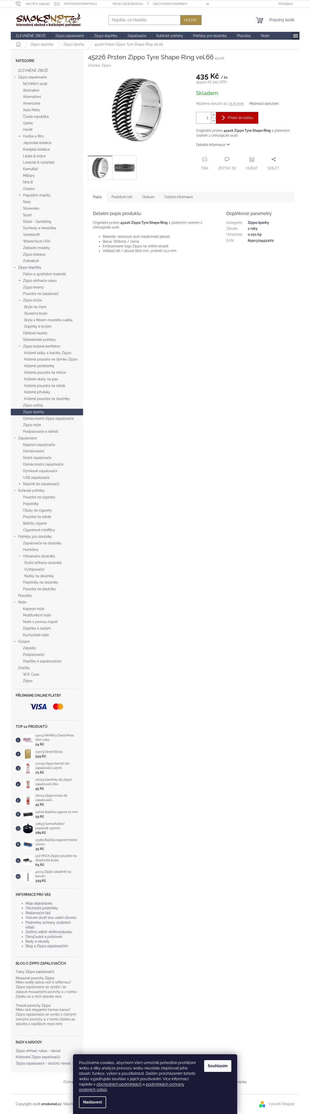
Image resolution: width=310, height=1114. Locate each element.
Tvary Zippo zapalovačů (35, 972)
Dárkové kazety (35, 333)
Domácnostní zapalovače (43, 464)
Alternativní (32, 97)
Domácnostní (33, 451)
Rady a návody (37, 941)
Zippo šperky (33, 412)
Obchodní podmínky (170, 4)
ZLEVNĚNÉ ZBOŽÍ (33, 70)
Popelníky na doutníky (40, 582)
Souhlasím (218, 1066)
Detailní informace (210, 145)
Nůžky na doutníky (39, 576)
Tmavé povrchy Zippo (33, 1005)
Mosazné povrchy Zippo (35, 978)
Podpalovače (33, 655)
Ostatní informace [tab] (178, 197)
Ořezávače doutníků (39, 556)
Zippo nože (32, 425)
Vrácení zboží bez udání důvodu (50, 918)
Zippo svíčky (33, 405)
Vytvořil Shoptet (282, 1104)
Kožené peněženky (39, 366)
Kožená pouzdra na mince (45, 372)
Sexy (27, 202)
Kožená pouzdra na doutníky (47, 399)
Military (29, 176)
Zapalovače (27, 438)
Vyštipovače (34, 569)
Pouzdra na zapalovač (41, 294)
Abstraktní (31, 90)
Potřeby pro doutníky (35, 537)
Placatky (25, 596)
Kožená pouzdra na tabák (44, 386)
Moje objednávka (128, 4)
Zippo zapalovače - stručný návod (43, 1063)
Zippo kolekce (34, 254)
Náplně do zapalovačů (41, 484)
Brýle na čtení (35, 307)
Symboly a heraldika (39, 228)
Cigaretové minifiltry (39, 530)
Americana (31, 103)
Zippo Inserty (33, 287)
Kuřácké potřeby (31, 490)
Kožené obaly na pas (41, 379)
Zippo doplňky (29, 267)
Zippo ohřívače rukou (40, 281)
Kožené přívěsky (37, 392)
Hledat (191, 20)
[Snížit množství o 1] (213, 120)
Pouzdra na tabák (37, 517)
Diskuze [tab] (148, 197)
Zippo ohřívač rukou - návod (38, 1051)
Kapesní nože (33, 609)
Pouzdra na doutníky (39, 589)
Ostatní (29, 189)
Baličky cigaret (35, 523)
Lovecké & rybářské (38, 162)
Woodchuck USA (36, 241)
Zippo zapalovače (32, 77)
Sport (27, 215)
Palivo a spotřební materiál (44, 274)
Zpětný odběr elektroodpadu (48, 932)
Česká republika (36, 117)
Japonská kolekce (37, 143)
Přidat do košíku (240, 118)
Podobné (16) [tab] (122, 197)
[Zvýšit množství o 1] (213, 115)
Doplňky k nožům (37, 628)
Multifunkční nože (37, 615)
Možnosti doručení (264, 104)
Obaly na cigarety (37, 510)
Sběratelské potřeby (39, 340)
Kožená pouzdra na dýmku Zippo (50, 359)
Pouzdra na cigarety (39, 497)
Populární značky (36, 195)
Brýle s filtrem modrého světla (48, 320)
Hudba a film (33, 136)
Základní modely (36, 248)
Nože (22, 602)
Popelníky (31, 504)
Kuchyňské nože (36, 635)
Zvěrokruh (31, 261)
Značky (24, 668)
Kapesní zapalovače (39, 445)
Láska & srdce (34, 156)
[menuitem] (30, 36)
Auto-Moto (31, 110)
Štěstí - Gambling (37, 222)
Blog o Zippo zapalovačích (46, 946)
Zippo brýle (32, 300)
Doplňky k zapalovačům (42, 661)
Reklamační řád (37, 913)
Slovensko (31, 208)
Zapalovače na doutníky (42, 543)
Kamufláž (30, 169)
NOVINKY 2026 (35, 84)
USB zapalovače (36, 477)
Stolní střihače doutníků (43, 563)
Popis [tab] (97, 197)
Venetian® (31, 235)
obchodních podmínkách (119, 1084)
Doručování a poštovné (43, 937)
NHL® (28, 182)
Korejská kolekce (36, 149)
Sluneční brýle (35, 313)
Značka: (99, 65)
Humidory (31, 549)
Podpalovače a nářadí (40, 431)
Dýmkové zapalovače (40, 471)
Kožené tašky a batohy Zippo (47, 353)
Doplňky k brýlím (37, 326)
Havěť (27, 130)
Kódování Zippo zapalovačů (38, 1057)
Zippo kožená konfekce (41, 346)
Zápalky (29, 648)
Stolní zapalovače (37, 458)
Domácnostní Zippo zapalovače (48, 418)
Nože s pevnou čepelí (40, 622)
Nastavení (92, 1102)
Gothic (28, 123)
